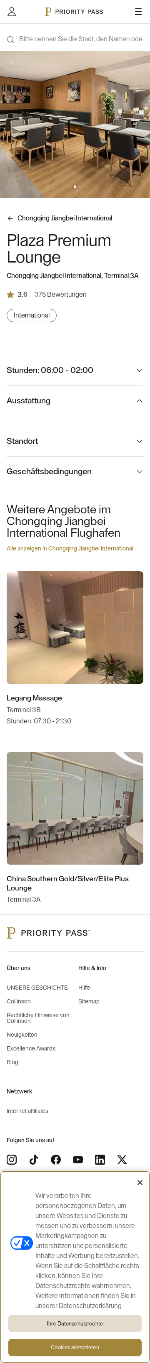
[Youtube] (78, 1160)
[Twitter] (122, 1160)
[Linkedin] (100, 1160)
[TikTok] (34, 1160)
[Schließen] (140, 1182)
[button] (70, 186)
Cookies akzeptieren (75, 1347)
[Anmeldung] (12, 12)
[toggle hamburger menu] (138, 12)
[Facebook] (56, 1160)
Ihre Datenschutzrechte (75, 1323)
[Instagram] (12, 1160)
